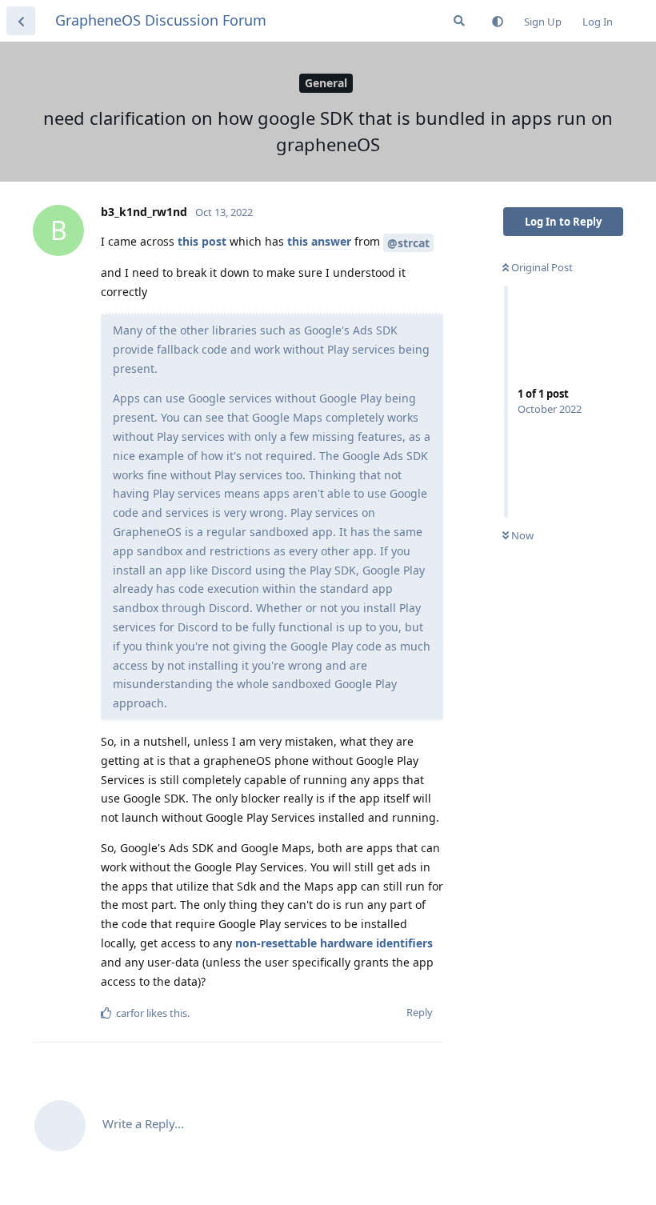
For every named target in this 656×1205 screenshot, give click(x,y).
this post (202, 241)
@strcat (408, 242)
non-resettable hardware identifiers (334, 943)
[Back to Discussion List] (20, 20)
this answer (319, 241)
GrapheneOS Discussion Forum (160, 20)
